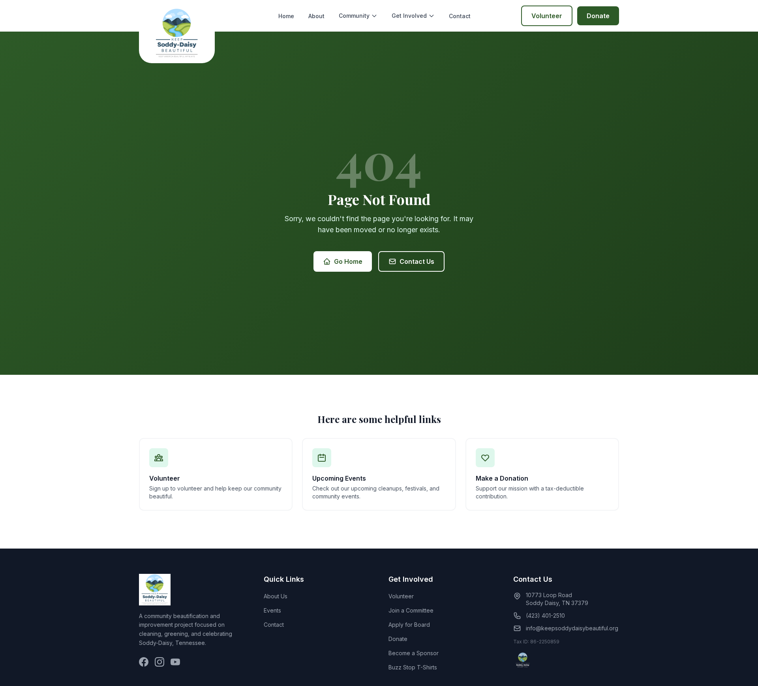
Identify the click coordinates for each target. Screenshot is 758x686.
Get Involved (409, 15)
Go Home (348, 261)
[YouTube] (175, 662)
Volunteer (546, 16)
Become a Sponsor (413, 653)
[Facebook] (143, 662)
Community (354, 15)
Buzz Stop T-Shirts (412, 667)
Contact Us (417, 261)
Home (286, 16)
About (316, 16)
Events (272, 610)
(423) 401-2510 (545, 615)
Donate (598, 16)
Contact (460, 16)
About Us (275, 596)
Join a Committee (410, 610)
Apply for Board (409, 624)
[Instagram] (159, 662)
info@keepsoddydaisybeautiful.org (572, 628)
